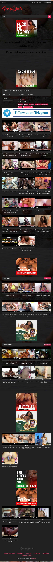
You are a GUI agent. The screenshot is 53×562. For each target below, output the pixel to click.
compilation (45, 104)
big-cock (38, 104)
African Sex (33, 558)
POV (32, 106)
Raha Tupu (28, 553)
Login (44, 2)
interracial (26, 106)
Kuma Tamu (37, 553)
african (26, 104)
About (22, 94)
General (20, 104)
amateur (32, 104)
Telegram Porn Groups (9, 553)
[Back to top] (48, 558)
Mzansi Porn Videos (26, 555)
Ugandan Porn (45, 553)
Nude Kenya (20, 553)
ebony (20, 106)
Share (31, 94)
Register (49, 2)
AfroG (23, 99)
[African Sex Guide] (26, 9)
